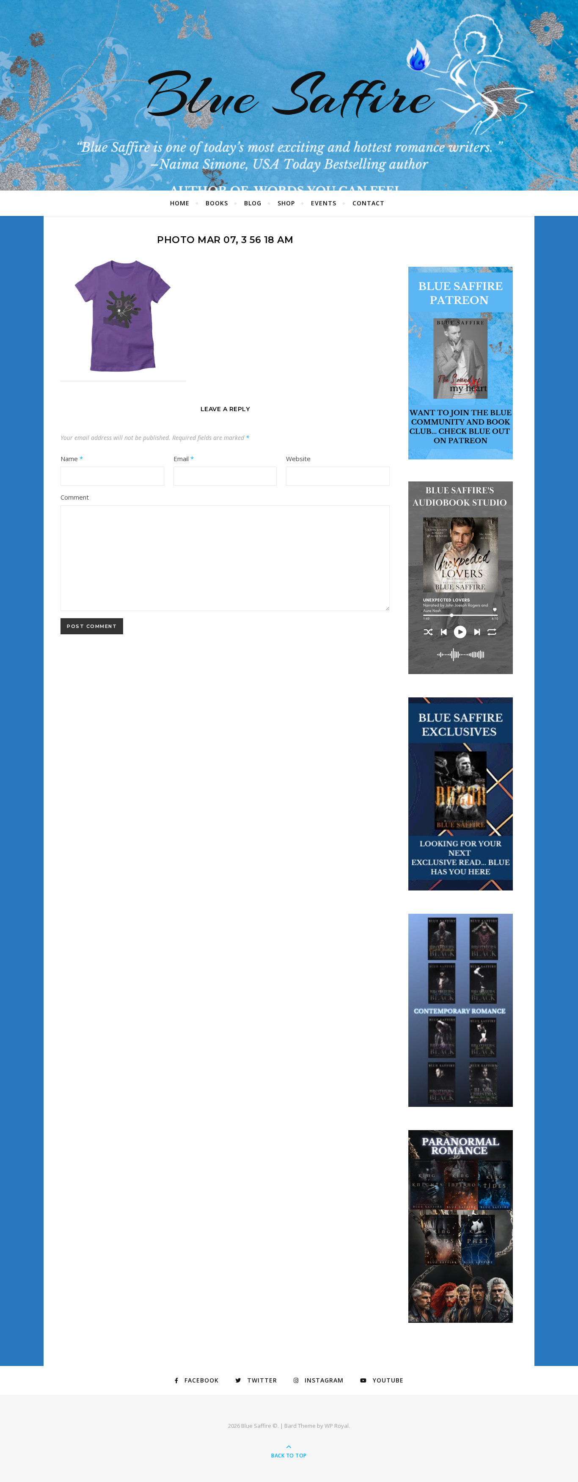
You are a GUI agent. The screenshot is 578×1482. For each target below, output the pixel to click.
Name (72, 458)
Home (180, 203)
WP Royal (337, 1425)
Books (217, 203)
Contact (368, 203)
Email (183, 458)
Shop (286, 203)
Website (298, 458)
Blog (252, 203)
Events (323, 203)
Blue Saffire (289, 95)
